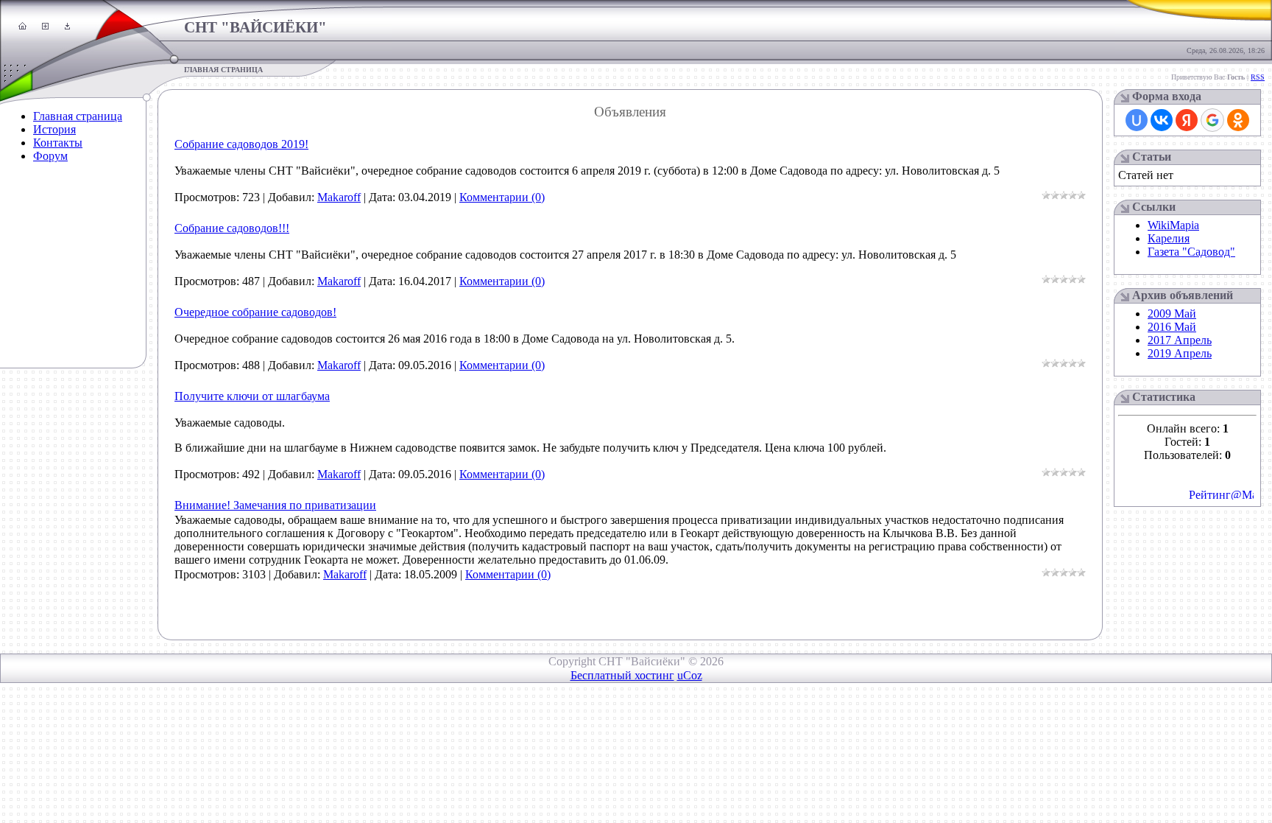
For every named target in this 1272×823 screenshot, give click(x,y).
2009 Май (1172, 313)
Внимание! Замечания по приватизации (275, 505)
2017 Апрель (1180, 340)
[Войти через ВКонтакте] (1162, 120)
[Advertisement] (48, 276)
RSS (1258, 77)
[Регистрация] (45, 25)
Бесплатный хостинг (622, 675)
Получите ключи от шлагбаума (252, 396)
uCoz (689, 675)
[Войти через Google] (1212, 120)
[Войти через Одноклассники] (1238, 120)
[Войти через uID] (1137, 120)
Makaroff (339, 197)
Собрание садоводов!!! (231, 228)
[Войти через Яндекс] (1187, 120)
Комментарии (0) (502, 197)
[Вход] (67, 25)
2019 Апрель (1180, 353)
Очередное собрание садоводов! (255, 312)
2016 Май (1172, 327)
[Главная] (22, 25)
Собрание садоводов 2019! (241, 144)
